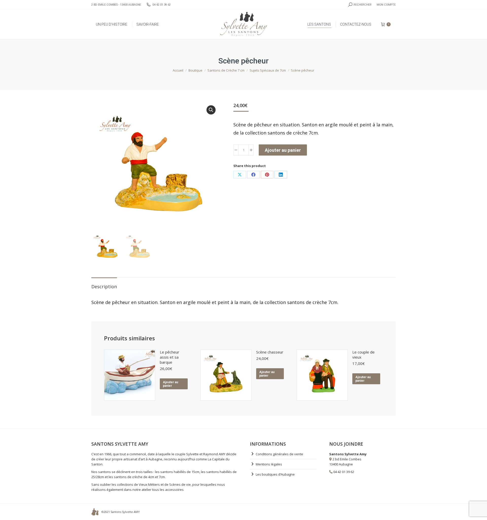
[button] (211, 109)
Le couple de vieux (363, 354)
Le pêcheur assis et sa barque (169, 357)
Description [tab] (104, 286)
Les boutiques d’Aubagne (275, 474)
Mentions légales (269, 464)
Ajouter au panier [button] (170, 384)
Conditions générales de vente (279, 454)
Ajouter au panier (283, 150)
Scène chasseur (269, 352)
